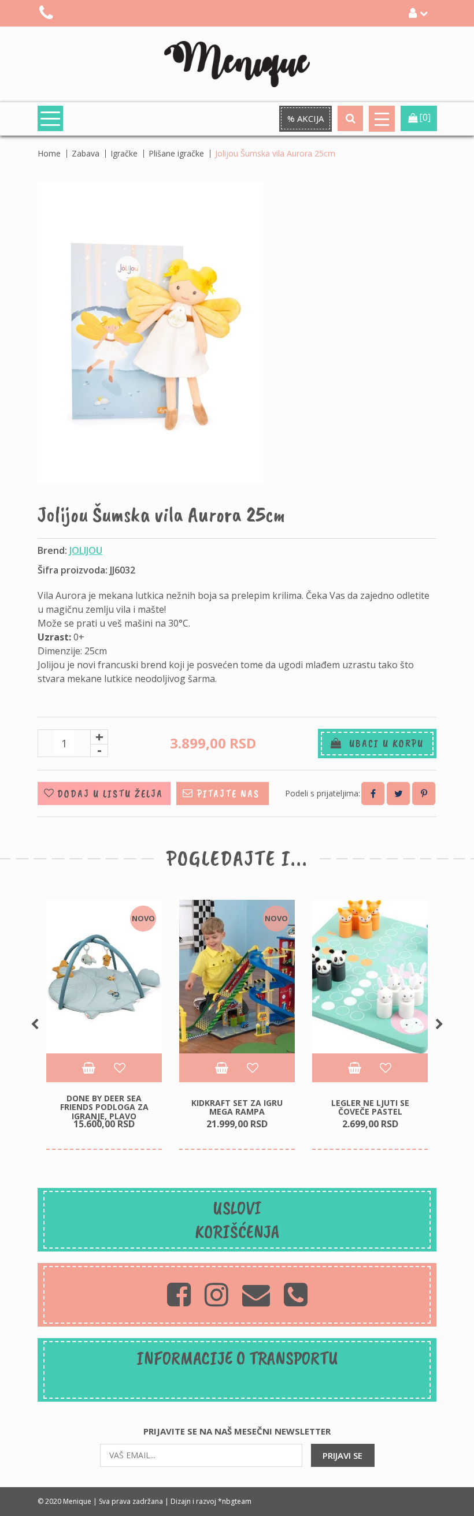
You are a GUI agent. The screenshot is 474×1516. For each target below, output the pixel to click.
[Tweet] (398, 793)
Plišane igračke (176, 153)
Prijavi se (342, 1455)
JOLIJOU (85, 550)
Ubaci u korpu (383, 743)
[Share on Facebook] (372, 793)
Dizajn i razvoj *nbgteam (211, 1501)
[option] (104, 1025)
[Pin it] (423, 793)
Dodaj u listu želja (110, 793)
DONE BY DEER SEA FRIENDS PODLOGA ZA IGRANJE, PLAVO (104, 1107)
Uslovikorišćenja (237, 1219)
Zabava (85, 153)
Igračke (124, 153)
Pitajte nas (228, 793)
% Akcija (305, 118)
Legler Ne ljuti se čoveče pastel (370, 1107)
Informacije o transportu (237, 1358)
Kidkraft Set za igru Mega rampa (237, 1107)
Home (49, 153)
